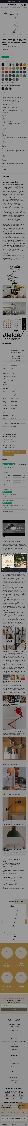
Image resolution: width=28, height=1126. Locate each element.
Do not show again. (24, 553)
